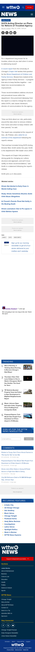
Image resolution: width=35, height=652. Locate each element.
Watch (13, 641)
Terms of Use (18, 649)
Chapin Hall (13, 71)
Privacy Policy (10, 649)
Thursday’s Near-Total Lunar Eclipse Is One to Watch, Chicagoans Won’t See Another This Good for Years (12, 381)
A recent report (7, 68)
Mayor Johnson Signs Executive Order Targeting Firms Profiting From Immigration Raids (13, 406)
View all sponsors (17, 114)
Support (28, 641)
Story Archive (5, 602)
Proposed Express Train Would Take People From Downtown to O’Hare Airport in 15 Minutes (12, 417)
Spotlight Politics (10, 529)
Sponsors (4, 616)
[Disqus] (17, 280)
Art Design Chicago (11, 508)
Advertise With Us (6, 613)
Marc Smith (17, 237)
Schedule (7, 641)
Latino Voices (9, 527)
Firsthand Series (10, 518)
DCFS (10, 237)
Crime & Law (5, 577)
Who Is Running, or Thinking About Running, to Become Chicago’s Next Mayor (12, 369)
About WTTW (20, 641)
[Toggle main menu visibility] (3, 7)
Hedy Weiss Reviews (12, 521)
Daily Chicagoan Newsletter (9, 633)
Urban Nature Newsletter (9, 636)
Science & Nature (6, 588)
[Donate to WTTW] (17, 644)
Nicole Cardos (6, 28)
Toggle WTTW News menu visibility (33, 14)
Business (4, 574)
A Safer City (8, 505)
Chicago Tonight (10, 516)
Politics (6, 20)
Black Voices (9, 513)
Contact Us (4, 608)
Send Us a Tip (5, 610)
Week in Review (10, 532)
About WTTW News (7, 605)
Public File (25, 649)
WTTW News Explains (13, 535)
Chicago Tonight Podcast (9, 630)
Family (4, 237)
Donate (29, 7)
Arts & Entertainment (7, 571)
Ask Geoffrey (9, 510)
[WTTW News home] (9, 14)
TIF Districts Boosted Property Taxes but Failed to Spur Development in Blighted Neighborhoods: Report (12, 394)
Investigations (9, 524)
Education (4, 579)
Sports (3, 590)
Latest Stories (5, 568)
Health (3, 582)
